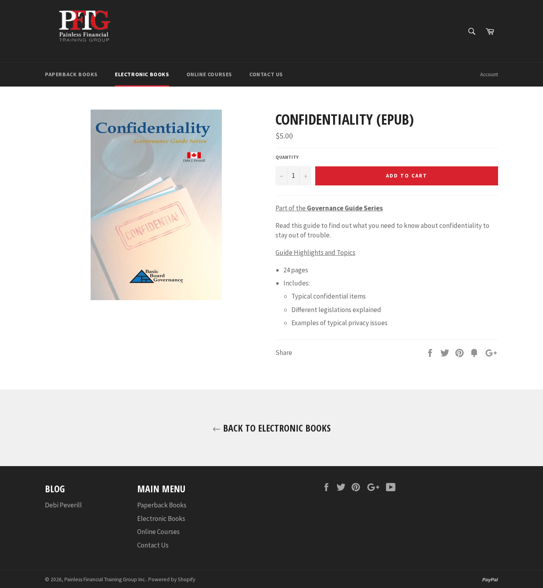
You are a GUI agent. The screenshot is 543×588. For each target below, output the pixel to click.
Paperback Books (71, 74)
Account (489, 74)
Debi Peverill (63, 505)
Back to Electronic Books (276, 427)
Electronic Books (142, 74)
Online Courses (209, 74)
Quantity (287, 157)
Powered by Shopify (171, 579)
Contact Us (266, 74)
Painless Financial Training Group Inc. (105, 579)
